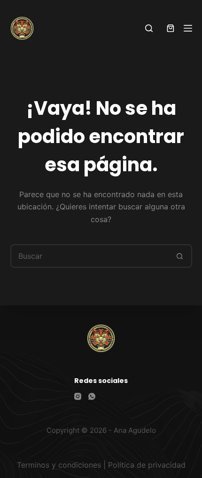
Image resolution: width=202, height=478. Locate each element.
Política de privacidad (147, 465)
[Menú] (188, 28)
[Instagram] (77, 396)
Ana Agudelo (135, 430)
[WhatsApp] (91, 396)
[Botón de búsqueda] (180, 256)
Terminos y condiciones (59, 465)
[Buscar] (149, 28)
